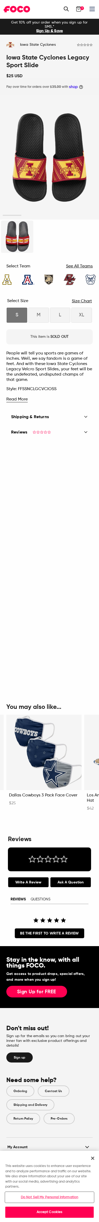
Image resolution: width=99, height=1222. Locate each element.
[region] (49, 1186)
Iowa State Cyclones (38, 45)
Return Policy (23, 1118)
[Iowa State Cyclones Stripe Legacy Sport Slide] (17, 236)
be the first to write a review (49, 933)
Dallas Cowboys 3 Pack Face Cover (43, 795)
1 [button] (12, 215)
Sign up (19, 1057)
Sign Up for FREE (36, 992)
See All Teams (79, 266)
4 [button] (68, 215)
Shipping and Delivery (30, 1105)
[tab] (28, 882)
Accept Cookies (50, 1212)
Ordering (20, 1091)
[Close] (92, 1158)
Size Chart (82, 301)
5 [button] (87, 215)
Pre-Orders (59, 1118)
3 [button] (49, 215)
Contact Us (53, 1091)
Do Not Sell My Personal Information (49, 1197)
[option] (49, 27)
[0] (78, 9)
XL (81, 315)
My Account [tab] (17, 1147)
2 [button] (31, 215)
